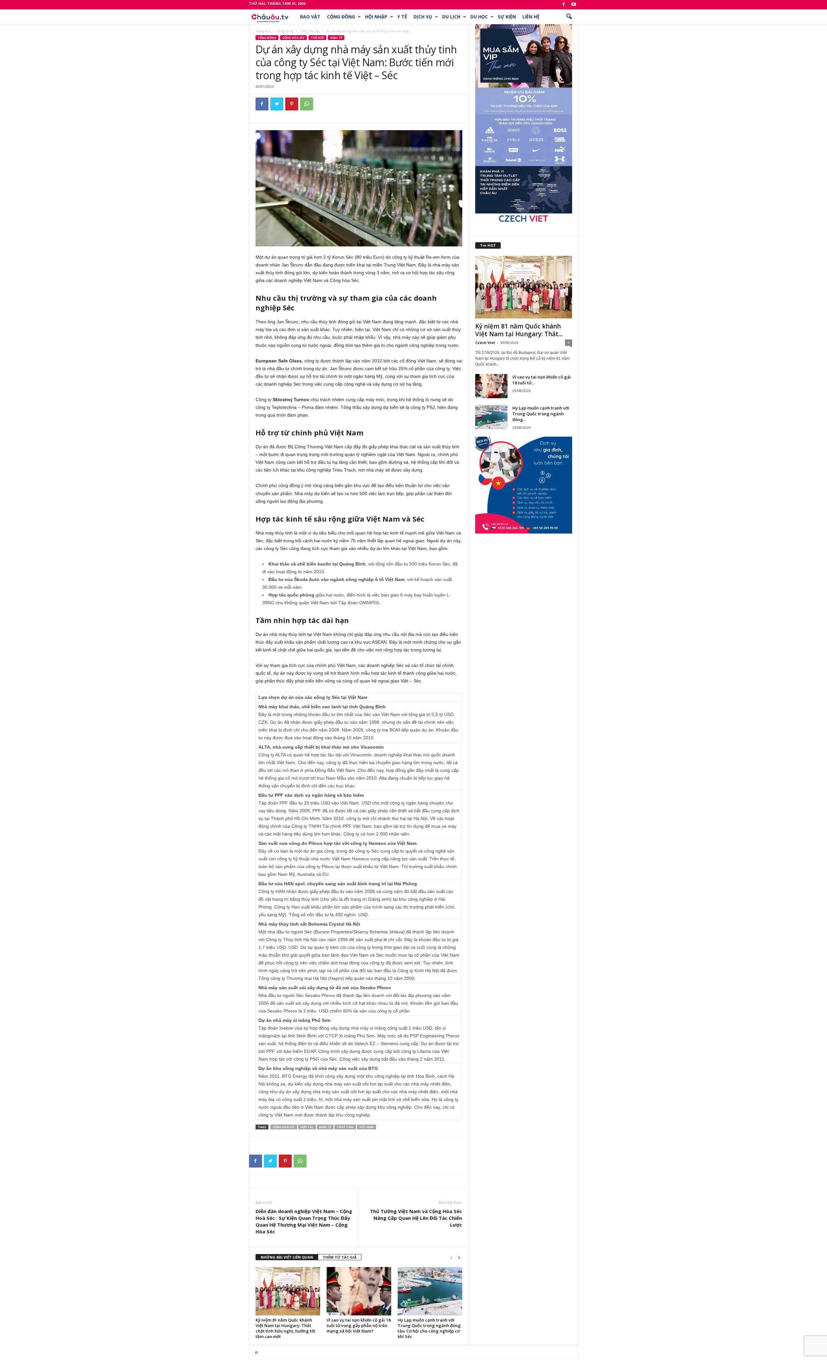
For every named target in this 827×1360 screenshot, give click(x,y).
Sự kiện (507, 17)
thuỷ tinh (345, 1127)
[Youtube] (574, 4)
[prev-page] (451, 1257)
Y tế (402, 17)
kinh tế (325, 1127)
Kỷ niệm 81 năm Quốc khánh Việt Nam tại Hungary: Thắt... (518, 330)
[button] (569, 17)
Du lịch (451, 17)
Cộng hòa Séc (309, 31)
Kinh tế (336, 38)
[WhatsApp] (306, 104)
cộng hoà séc (284, 1127)
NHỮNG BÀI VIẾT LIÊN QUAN (287, 1257)
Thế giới (317, 38)
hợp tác (307, 1127)
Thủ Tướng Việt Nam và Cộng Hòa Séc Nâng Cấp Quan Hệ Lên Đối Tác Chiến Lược (416, 1218)
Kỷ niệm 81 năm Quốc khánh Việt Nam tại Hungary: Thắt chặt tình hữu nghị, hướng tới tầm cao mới (285, 1328)
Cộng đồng (341, 17)
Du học (479, 17)
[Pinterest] (291, 104)
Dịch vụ (423, 17)
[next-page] (459, 1257)
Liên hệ (530, 17)
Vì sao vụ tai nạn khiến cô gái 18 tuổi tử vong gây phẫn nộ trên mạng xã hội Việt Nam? (359, 1325)
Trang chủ (263, 31)
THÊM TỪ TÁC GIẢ (340, 1257)
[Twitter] (276, 104)
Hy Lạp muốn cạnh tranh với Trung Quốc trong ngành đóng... (540, 413)
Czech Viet (485, 342)
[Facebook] (564, 4)
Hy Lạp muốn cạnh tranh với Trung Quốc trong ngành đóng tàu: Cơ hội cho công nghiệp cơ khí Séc (429, 1328)
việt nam (366, 1127)
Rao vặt (310, 17)
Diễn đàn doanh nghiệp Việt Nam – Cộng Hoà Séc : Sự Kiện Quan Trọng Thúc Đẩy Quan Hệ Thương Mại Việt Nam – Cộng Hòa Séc (304, 1221)
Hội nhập (376, 17)
